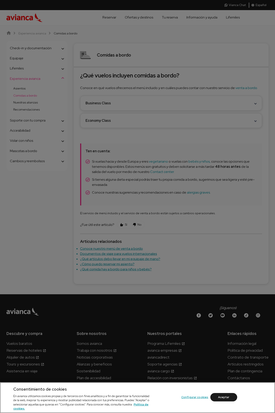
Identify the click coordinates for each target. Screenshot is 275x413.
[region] (137, 397)
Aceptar (223, 397)
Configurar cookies (194, 397)
